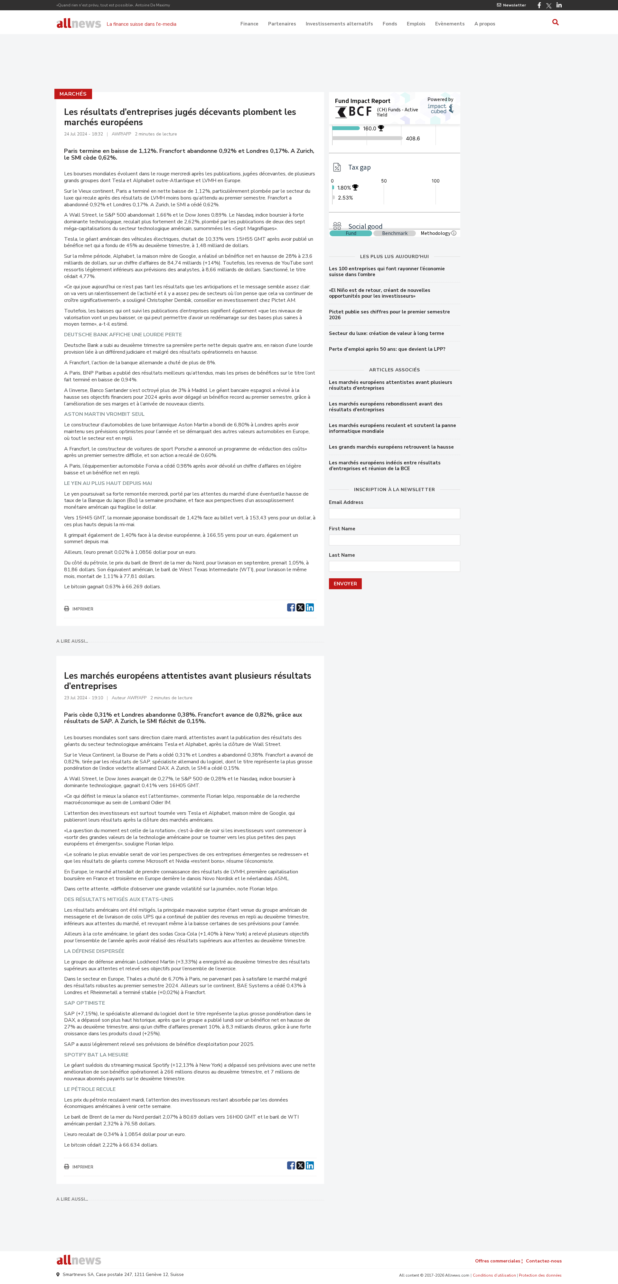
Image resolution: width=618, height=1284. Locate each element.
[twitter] (300, 606)
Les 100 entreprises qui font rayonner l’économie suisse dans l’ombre (387, 271)
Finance (249, 24)
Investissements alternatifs (339, 24)
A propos (484, 24)
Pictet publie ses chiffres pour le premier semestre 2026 (389, 315)
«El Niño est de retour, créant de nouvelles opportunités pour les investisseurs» (379, 293)
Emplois (416, 24)
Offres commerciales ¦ (499, 1261)
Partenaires (282, 24)
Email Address (346, 502)
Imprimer (82, 609)
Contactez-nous (544, 1261)
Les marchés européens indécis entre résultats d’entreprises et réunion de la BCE (385, 465)
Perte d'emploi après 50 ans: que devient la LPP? (387, 349)
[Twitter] (548, 5)
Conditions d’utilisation (494, 1275)
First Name (342, 529)
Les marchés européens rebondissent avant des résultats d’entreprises (386, 407)
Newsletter (514, 5)
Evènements (450, 24)
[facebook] (291, 606)
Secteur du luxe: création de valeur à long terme (386, 333)
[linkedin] (310, 606)
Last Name (342, 555)
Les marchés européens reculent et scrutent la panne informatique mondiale (392, 428)
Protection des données (540, 1275)
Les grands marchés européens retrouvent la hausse (391, 447)
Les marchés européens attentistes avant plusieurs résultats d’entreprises (390, 385)
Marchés (73, 94)
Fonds (390, 24)
